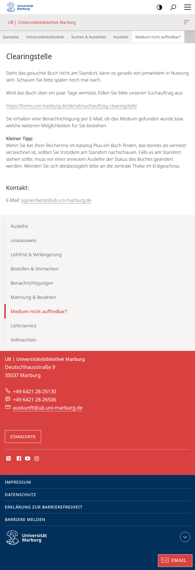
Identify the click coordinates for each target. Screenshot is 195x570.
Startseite (11, 36)
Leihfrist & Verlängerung (36, 254)
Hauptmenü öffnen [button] (187, 7)
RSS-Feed (8, 458)
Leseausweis (23, 240)
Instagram (37, 458)
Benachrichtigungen (32, 283)
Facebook (18, 458)
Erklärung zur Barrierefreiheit (44, 507)
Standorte (23, 436)
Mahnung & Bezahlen (33, 297)
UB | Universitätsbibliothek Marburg (187, 22)
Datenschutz (20, 494)
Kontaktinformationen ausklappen (185, 537)
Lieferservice (24, 325)
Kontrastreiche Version (159, 7)
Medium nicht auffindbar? (39, 311)
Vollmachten (24, 340)
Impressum (18, 482)
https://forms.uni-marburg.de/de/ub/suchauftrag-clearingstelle (71, 106)
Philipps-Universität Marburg (35, 546)
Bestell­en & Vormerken (34, 269)
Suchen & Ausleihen (88, 36)
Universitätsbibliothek (45, 36)
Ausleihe (120, 36)
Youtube (27, 458)
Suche (173, 7)
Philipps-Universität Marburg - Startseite (21, 7)
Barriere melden (25, 519)
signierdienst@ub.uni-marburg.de (56, 200)
